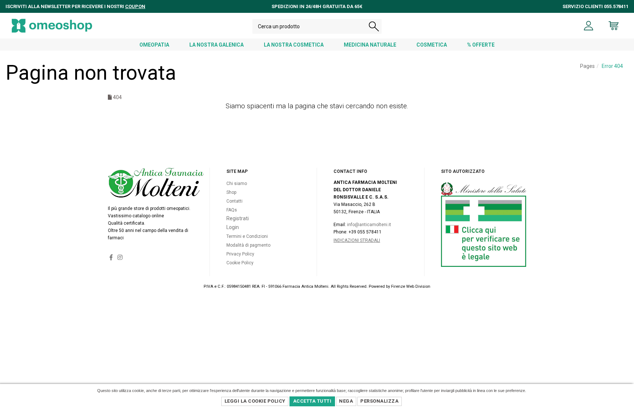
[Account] (588, 26)
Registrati (237, 218)
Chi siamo (236, 183)
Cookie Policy (240, 262)
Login (232, 227)
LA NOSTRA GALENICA (216, 45)
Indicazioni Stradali (357, 240)
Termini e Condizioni (247, 236)
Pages (587, 66)
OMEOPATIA (154, 45)
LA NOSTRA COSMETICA (294, 45)
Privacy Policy (240, 254)
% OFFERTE (481, 45)
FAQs (231, 210)
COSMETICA (431, 45)
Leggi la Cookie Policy (255, 401)
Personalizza (379, 401)
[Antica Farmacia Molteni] (52, 26)
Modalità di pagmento (248, 245)
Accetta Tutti (312, 401)
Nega (346, 401)
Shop (231, 192)
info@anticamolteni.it (369, 224)
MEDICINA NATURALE (370, 45)
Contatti (234, 201)
